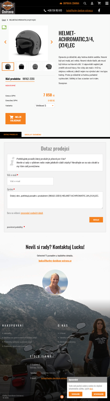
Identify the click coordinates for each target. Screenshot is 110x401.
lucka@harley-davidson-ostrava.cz (79, 10)
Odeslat (96, 219)
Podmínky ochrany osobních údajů (18, 342)
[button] (52, 43)
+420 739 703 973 (48, 373)
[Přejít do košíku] (99, 3)
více (91, 388)
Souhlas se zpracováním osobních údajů (20, 337)
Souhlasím (75, 394)
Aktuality (7, 333)
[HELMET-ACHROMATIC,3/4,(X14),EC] (28, 59)
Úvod (4, 20)
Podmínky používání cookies (15, 346)
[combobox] (45, 105)
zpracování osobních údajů (32, 213)
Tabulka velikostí (66, 337)
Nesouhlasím (98, 394)
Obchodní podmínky (68, 342)
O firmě (62, 333)
